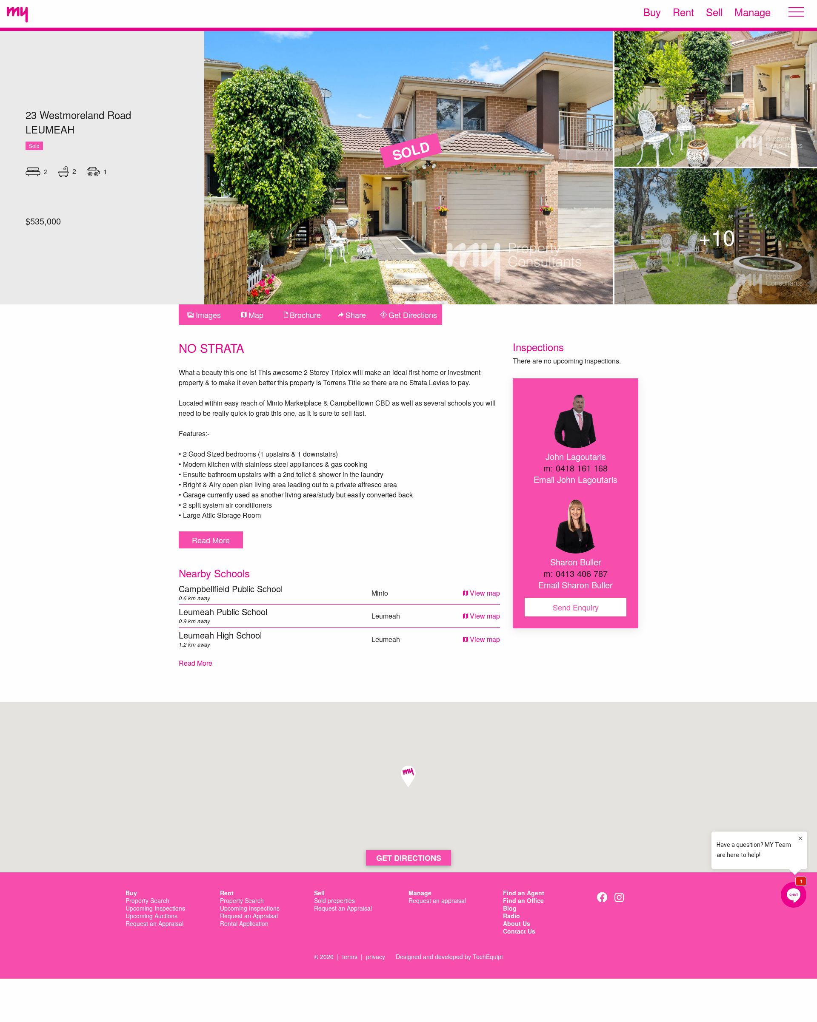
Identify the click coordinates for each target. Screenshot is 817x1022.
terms (349, 956)
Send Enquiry (576, 607)
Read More (211, 539)
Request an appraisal (437, 901)
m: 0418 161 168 (575, 468)
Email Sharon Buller (575, 585)
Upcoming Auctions (151, 916)
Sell (714, 12)
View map (484, 593)
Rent (683, 12)
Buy (652, 12)
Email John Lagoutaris (575, 479)
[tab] (204, 314)
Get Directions (408, 857)
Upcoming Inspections (155, 908)
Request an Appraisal (154, 924)
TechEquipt (488, 956)
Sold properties (334, 901)
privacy (375, 956)
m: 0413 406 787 (575, 573)
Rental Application (244, 924)
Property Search (147, 901)
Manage (752, 12)
